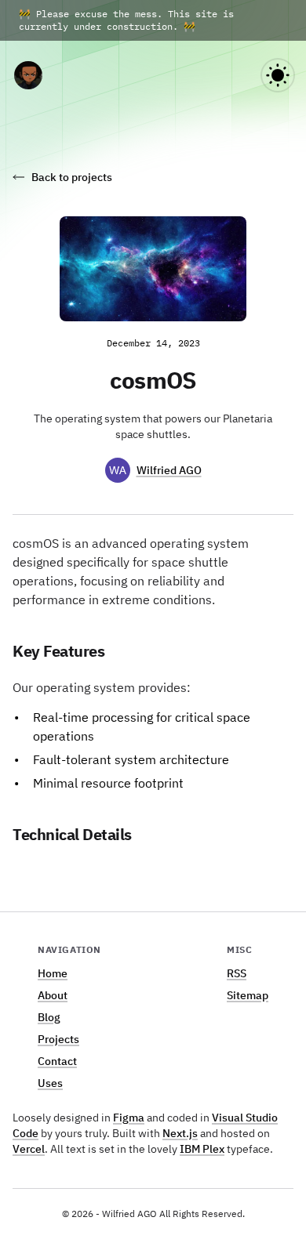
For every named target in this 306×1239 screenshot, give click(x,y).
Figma (128, 1117)
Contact (57, 1061)
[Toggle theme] (277, 75)
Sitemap (247, 995)
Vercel (29, 1149)
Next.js (180, 1133)
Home (52, 973)
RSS (236, 973)
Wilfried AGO (169, 470)
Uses (50, 1083)
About (52, 995)
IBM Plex (202, 1149)
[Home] (28, 75)
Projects (58, 1039)
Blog (49, 1017)
